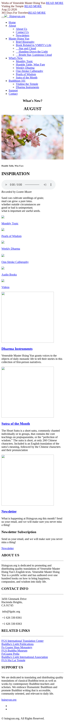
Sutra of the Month (26, 77)
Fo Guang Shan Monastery (16, 647)
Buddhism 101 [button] (17, 80)
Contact (13, 93)
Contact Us (22, 32)
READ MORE (54, 2)
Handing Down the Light (32, 51)
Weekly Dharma (25, 67)
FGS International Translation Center (22, 640)
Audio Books (9, 274)
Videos (5, 287)
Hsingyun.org (16, 16)
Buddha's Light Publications (17, 644)
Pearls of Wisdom (26, 74)
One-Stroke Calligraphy (29, 71)
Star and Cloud (26, 48)
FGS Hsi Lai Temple (13, 660)
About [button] (12, 25)
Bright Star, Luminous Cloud (34, 54)
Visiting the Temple (27, 83)
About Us (21, 28)
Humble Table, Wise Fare (30, 64)
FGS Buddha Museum (14, 650)
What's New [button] (16, 58)
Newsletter (9, 511)
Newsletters (22, 35)
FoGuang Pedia (10, 653)
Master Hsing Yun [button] (19, 38)
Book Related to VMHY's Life (33, 45)
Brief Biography (25, 41)
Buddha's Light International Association (24, 657)
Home (12, 22)
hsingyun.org (8, 699)
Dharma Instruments (27, 87)
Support (13, 90)
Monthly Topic (24, 61)
